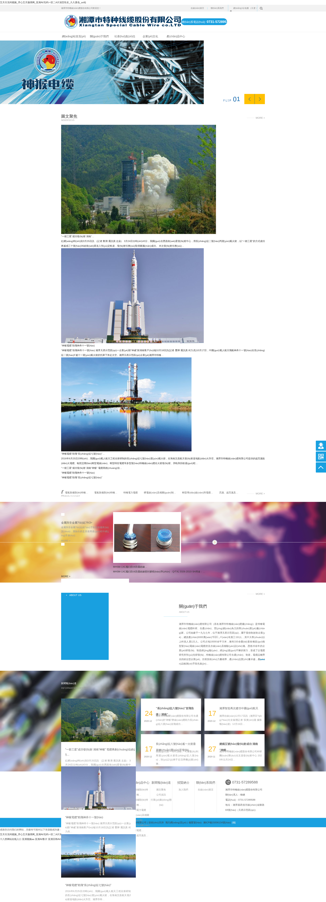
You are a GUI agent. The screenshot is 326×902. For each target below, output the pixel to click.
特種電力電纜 (130, 492)
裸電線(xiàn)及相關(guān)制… (160, 492)
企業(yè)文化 (150, 36)
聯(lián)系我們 (217, 8)
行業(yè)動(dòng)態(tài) (161, 802)
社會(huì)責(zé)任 (124, 36)
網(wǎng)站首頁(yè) (74, 36)
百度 (253, 8)
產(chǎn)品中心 (176, 36)
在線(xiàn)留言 (197, 8)
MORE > (260, 118)
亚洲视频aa (28, 839)
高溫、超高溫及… (138, 835)
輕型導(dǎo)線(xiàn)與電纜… (197, 492)
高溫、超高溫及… (228, 492)
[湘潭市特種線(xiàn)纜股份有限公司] (119, 20)
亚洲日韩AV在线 (56, 839)
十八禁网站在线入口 (10, 839)
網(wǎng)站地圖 (241, 8)
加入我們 (183, 789)
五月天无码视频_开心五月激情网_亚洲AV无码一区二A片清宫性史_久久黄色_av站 (43, 2)
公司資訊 (161, 794)
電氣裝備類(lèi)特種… (76, 492)
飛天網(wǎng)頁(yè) (176, 822)
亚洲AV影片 (41, 839)
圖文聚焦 (161, 789)
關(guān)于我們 (99, 36)
